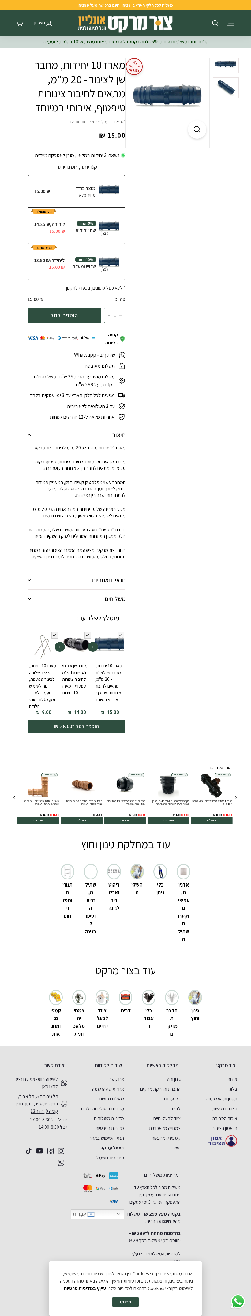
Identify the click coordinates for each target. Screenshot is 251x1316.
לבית (176, 1108)
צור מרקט (225, 1065)
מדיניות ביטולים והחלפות (102, 1108)
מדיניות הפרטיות (110, 1128)
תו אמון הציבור (224, 1128)
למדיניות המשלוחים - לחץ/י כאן (156, 1257)
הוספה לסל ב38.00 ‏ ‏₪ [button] (76, 726)
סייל (177, 1148)
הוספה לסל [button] (212, 820)
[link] (212, 798)
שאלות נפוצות (111, 1099)
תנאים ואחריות (109, 580)
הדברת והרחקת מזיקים (160, 1089)
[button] (14, 798)
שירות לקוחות (108, 1065)
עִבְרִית (80, 1214)
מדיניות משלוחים (109, 1118)
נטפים (120, 121)
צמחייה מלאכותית (165, 1128)
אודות (232, 1079)
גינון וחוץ (174, 1079)
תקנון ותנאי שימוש (221, 1099)
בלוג (233, 1089)
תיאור (119, 435)
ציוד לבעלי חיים (167, 1118)
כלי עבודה (172, 1099)
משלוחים (115, 599)
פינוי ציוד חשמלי (110, 1157)
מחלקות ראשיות (162, 1065)
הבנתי (125, 1302)
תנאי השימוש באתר (106, 1138)
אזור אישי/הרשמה (108, 1089)
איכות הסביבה (224, 1118)
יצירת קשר (55, 1065)
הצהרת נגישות (224, 1108)
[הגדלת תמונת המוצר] (197, 129)
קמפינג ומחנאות (166, 1138)
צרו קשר (116, 1079)
